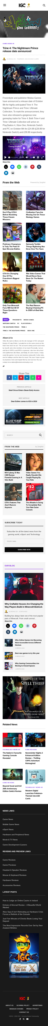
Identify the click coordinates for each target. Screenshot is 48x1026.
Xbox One (31, 330)
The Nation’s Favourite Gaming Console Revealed (12, 755)
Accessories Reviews (11, 885)
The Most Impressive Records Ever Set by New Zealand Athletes (23, 926)
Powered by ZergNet (37, 182)
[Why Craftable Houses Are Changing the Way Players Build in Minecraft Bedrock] (24, 586)
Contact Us (24, 1012)
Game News (8, 819)
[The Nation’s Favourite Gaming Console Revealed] (13, 740)
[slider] (13, 157)
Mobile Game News (11, 824)
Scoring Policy (23, 1005)
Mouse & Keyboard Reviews (14, 875)
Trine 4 (24, 327)
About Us (9, 1005)
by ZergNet (39, 447)
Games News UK (8, 43)
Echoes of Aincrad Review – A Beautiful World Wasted (22, 906)
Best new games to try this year (27, 653)
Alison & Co (11, 59)
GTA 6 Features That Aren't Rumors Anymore (12, 505)
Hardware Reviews (11, 880)
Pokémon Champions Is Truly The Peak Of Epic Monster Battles (12, 246)
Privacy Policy (32, 1009)
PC (18, 323)
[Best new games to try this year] (9, 656)
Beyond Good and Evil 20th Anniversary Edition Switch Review (12, 788)
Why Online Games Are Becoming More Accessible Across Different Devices (28, 642)
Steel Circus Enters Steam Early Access (24, 390)
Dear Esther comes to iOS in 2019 (24, 401)
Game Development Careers (15, 845)
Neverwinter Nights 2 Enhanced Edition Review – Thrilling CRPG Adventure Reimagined (34, 758)
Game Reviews (31, 749)
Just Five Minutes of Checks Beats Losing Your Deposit (22, 920)
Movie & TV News (10, 840)
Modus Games (29, 320)
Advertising (38, 1005)
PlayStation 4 (26, 323)
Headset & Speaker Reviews (15, 870)
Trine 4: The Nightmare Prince (14, 330)
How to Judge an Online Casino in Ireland (20, 900)
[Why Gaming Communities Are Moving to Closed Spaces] (9, 666)
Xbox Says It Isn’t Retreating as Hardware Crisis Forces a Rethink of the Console (23, 913)
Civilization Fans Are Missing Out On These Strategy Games (35, 214)
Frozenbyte (17, 320)
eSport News (8, 829)
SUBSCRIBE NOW (24, 549)
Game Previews (9, 865)
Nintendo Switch (9, 323)
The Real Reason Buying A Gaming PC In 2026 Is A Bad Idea (34, 307)
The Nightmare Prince (11, 327)
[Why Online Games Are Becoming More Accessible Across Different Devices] (9, 642)
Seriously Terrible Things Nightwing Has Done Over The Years (35, 246)
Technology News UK (11, 749)
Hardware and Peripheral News (16, 834)
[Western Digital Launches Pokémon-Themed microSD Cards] (35, 777)
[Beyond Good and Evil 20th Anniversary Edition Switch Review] (13, 774)
